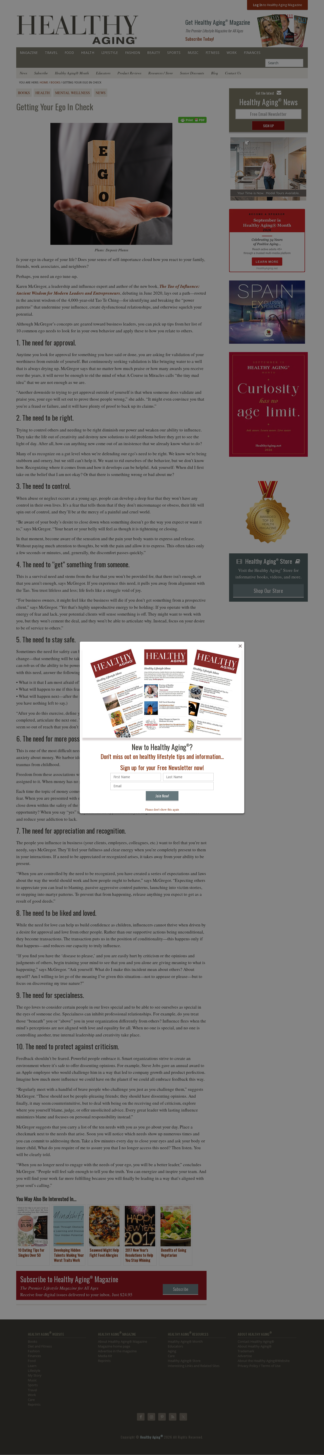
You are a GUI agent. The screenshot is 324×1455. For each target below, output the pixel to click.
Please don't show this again (162, 809)
